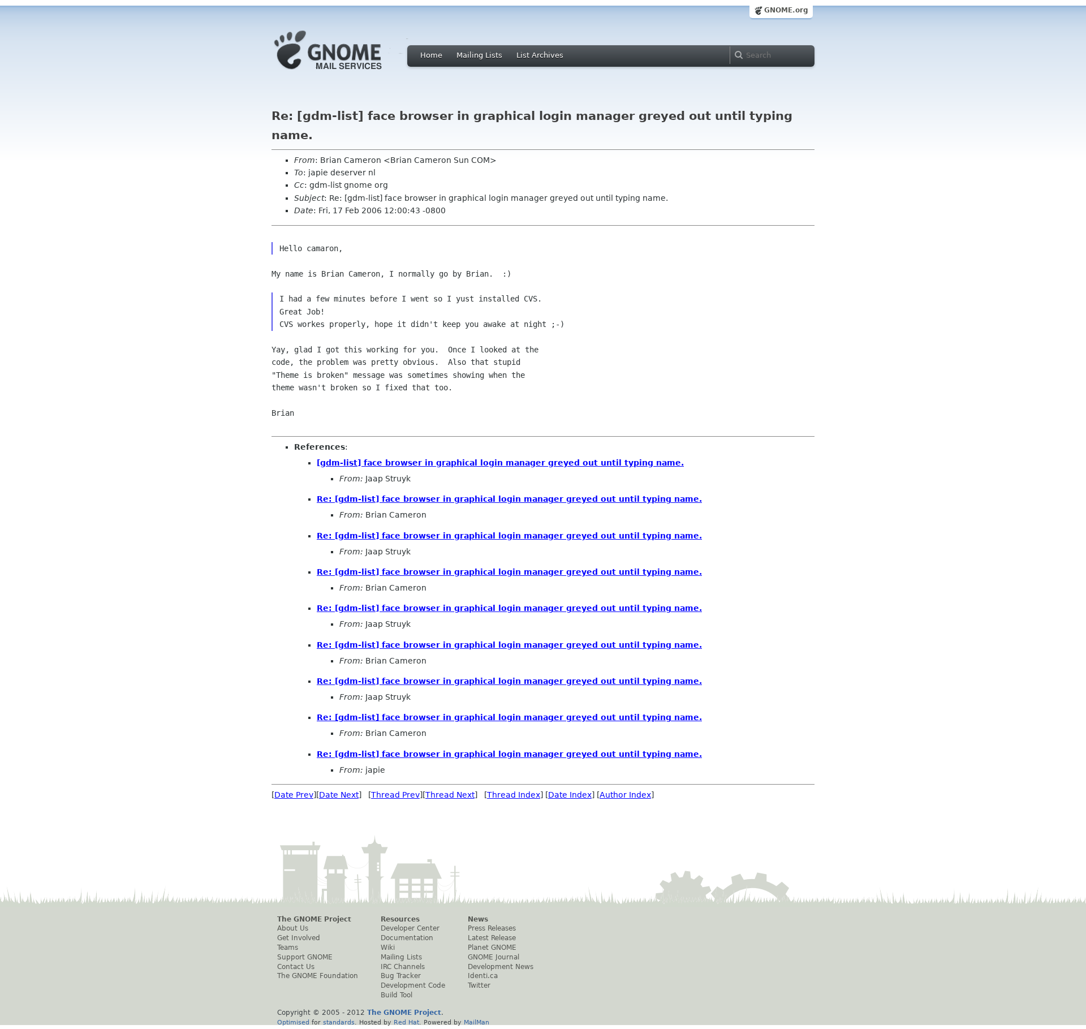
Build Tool (396, 995)
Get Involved (298, 938)
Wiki (388, 947)
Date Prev (293, 794)
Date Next (339, 794)
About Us (292, 928)
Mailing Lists (479, 55)
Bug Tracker (401, 976)
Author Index (625, 794)
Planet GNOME (492, 947)
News (478, 919)
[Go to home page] (345, 72)
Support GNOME (305, 957)
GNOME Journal (493, 957)
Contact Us (295, 967)
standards (339, 1022)
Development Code (413, 985)
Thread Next (450, 794)
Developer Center (410, 928)
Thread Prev (395, 794)
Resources (400, 919)
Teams (287, 947)
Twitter (479, 985)
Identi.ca (483, 976)
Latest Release (492, 938)
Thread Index (513, 794)
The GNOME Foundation (317, 976)
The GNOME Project (314, 919)
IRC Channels (403, 967)
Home (431, 55)
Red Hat (406, 1022)
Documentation (407, 938)
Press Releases (492, 928)
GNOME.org (786, 10)
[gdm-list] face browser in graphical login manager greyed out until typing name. (500, 462)
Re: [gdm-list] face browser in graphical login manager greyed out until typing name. (509, 498)
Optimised (293, 1022)
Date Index (570, 794)
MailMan (476, 1022)
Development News (500, 967)
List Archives (539, 55)
